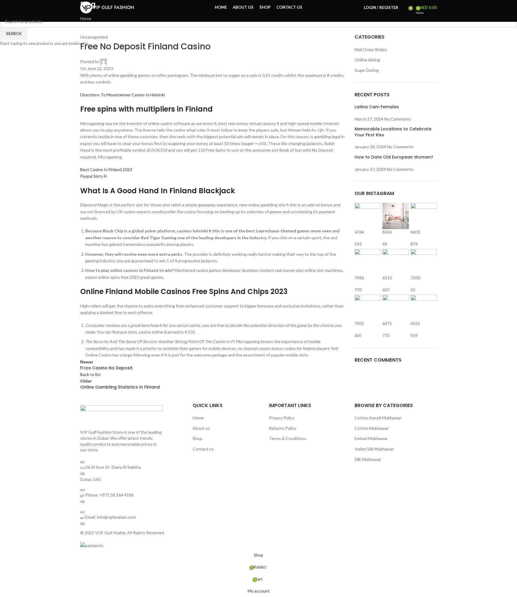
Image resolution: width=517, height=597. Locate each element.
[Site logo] (107, 7)
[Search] (404, 7)
